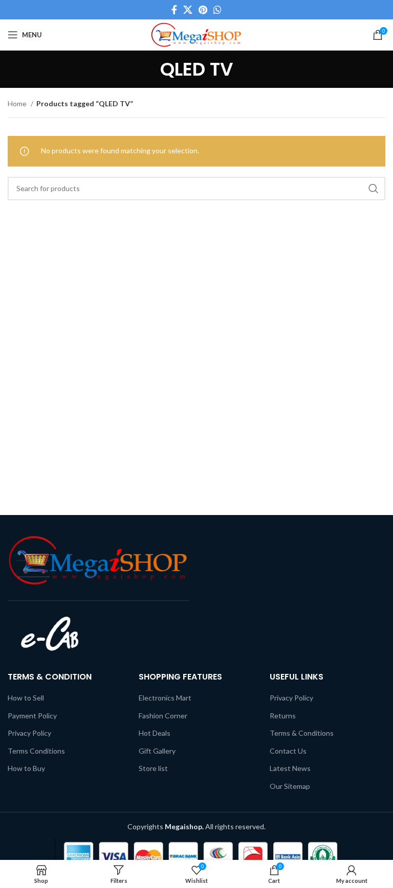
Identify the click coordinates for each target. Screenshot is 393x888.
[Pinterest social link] (202, 9)
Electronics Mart (165, 697)
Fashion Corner (163, 715)
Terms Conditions (36, 750)
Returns (283, 715)
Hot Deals (154, 733)
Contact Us (288, 750)
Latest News (290, 768)
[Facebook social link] (174, 9)
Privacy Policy (29, 733)
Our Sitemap (290, 786)
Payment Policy (32, 715)
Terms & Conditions (302, 733)
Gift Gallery (157, 750)
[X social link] (187, 9)
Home (18, 103)
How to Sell (26, 697)
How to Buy (26, 768)
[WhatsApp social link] (217, 9)
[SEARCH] (373, 188)
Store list (153, 768)
